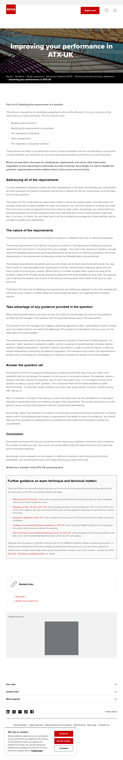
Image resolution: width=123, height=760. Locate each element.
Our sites (11, 684)
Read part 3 (20, 596)
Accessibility (20, 725)
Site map (91, 725)
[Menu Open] (115, 10)
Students (19, 76)
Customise (63, 748)
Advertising (79, 725)
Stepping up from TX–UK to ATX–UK (29, 507)
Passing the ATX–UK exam (25, 499)
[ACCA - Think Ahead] (11, 13)
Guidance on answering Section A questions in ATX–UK (38, 525)
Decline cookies (63, 741)
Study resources (35, 76)
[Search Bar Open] (106, 10)
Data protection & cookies (58, 725)
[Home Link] (111, 711)
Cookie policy (37, 751)
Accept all (63, 734)
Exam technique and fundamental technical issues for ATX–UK (41, 533)
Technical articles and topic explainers (94, 76)
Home (9, 76)
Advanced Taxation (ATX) (59, 76)
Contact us (103, 725)
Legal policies (35, 725)
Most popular (13, 699)
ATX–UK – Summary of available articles (26, 553)
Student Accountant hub (26, 601)
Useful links (12, 691)
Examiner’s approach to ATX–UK (28, 517)
